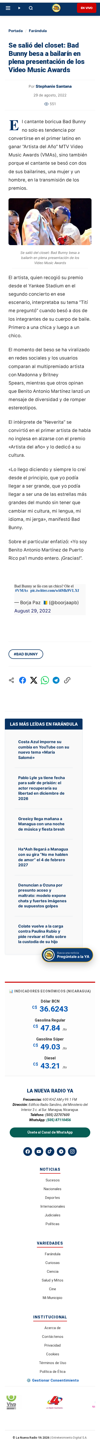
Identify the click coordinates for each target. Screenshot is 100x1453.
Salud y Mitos (52, 1280)
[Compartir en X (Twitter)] (34, 680)
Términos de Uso (52, 1363)
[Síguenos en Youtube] (38, 1151)
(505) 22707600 (57, 1115)
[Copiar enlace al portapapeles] (67, 680)
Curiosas (52, 1263)
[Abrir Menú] (8, 8)
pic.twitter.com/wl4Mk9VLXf (54, 590)
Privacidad (52, 1345)
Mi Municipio (52, 1298)
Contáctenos (52, 1336)
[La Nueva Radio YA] (56, 8)
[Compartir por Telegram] (56, 680)
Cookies (52, 1354)
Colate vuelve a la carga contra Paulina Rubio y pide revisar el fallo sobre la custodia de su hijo (42, 934)
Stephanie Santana (54, 86)
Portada (15, 30)
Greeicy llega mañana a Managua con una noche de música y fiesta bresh (41, 824)
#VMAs (21, 590)
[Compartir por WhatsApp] (45, 680)
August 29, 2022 (32, 611)
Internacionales (52, 1206)
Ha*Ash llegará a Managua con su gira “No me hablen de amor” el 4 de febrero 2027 (43, 857)
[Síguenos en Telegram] (61, 1151)
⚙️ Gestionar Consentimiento (52, 1380)
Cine (52, 1289)
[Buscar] (31, 8)
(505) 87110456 (58, 1120)
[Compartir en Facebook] (22, 680)
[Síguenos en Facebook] (27, 1151)
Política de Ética (53, 1371)
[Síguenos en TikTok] (50, 1151)
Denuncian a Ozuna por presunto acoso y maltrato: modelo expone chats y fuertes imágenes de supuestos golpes (42, 895)
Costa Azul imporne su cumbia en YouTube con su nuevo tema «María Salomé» (43, 749)
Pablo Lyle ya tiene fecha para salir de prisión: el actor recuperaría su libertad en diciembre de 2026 (41, 788)
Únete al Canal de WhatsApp (50, 1132)
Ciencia (52, 1271)
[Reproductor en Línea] (19, 8)
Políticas (52, 1224)
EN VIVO (86, 8)
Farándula (38, 30)
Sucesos (53, 1180)
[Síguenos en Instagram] (72, 1151)
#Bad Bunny (26, 654)
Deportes (52, 1197)
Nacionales (52, 1189)
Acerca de (52, 1328)
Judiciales (52, 1215)
